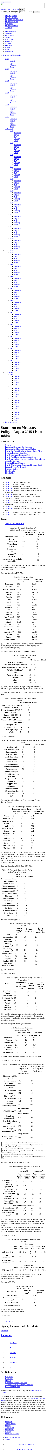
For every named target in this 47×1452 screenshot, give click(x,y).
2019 (11, 143)
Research (8, 41)
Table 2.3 (8, 488)
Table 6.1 (8, 514)
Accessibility (9, 1428)
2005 (11, 312)
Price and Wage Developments (15, 467)
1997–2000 (9, 372)
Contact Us (9, 51)
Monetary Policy (11, 16)
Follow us (6, 1335)
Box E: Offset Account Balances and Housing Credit (23, 465)
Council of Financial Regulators (16, 1383)
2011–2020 (9, 129)
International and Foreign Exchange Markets (20, 449)
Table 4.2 (8, 506)
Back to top (8, 1321)
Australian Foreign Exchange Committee (19, 1385)
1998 (11, 398)
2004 (11, 324)
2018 (11, 155)
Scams (7, 1439)
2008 (11, 276)
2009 (11, 264)
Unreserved (9, 1379)
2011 (11, 238)
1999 (11, 386)
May (11, 63)
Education (8, 45)
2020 (11, 131)
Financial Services (11, 26)
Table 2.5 (8, 494)
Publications (9, 35)
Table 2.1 (8, 484)
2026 (7, 59)
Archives (8, 43)
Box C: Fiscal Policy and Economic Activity (20, 457)
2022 (7, 105)
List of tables (9, 473)
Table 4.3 (8, 508)
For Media (8, 1422)
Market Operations (11, 18)
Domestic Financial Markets (15, 463)
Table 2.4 (8, 490)
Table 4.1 (8, 502)
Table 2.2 (8, 486)
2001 (11, 360)
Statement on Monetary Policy (13, 55)
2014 (11, 203)
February (13, 65)
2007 (11, 288)
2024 (7, 81)
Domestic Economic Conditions (16, 453)
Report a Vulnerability (13, 1437)
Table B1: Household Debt (14, 524)
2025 (7, 69)
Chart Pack (9, 39)
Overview (8, 445)
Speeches (8, 33)
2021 (7, 117)
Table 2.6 (8, 496)
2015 (11, 191)
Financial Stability (11, 22)
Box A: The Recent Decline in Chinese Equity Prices (23, 451)
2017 (11, 167)
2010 (11, 252)
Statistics (8, 37)
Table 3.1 (8, 500)
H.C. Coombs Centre (12, 1387)
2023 (7, 93)
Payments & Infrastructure (14, 20)
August (12, 61)
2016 (11, 179)
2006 (11, 300)
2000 (11, 374)
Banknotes (9, 24)
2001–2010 (9, 250)
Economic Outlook (11, 469)
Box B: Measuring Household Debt (17, 455)
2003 (11, 336)
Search (37, 12)
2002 (11, 348)
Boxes (12, 67)
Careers (7, 47)
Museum (8, 1381)
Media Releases (10, 31)
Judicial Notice (10, 1424)
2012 (11, 227)
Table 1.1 (8, 482)
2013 (11, 215)
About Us (8, 28)
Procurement (9, 1430)
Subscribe (4, 1331)
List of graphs (10, 471)
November (13, 71)
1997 (11, 410)
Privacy (7, 1426)
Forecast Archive (11, 422)
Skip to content (6, 2)
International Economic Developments (18, 447)
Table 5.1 (8, 512)
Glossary (8, 1432)
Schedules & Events (12, 1434)
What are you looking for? (10, 12)
